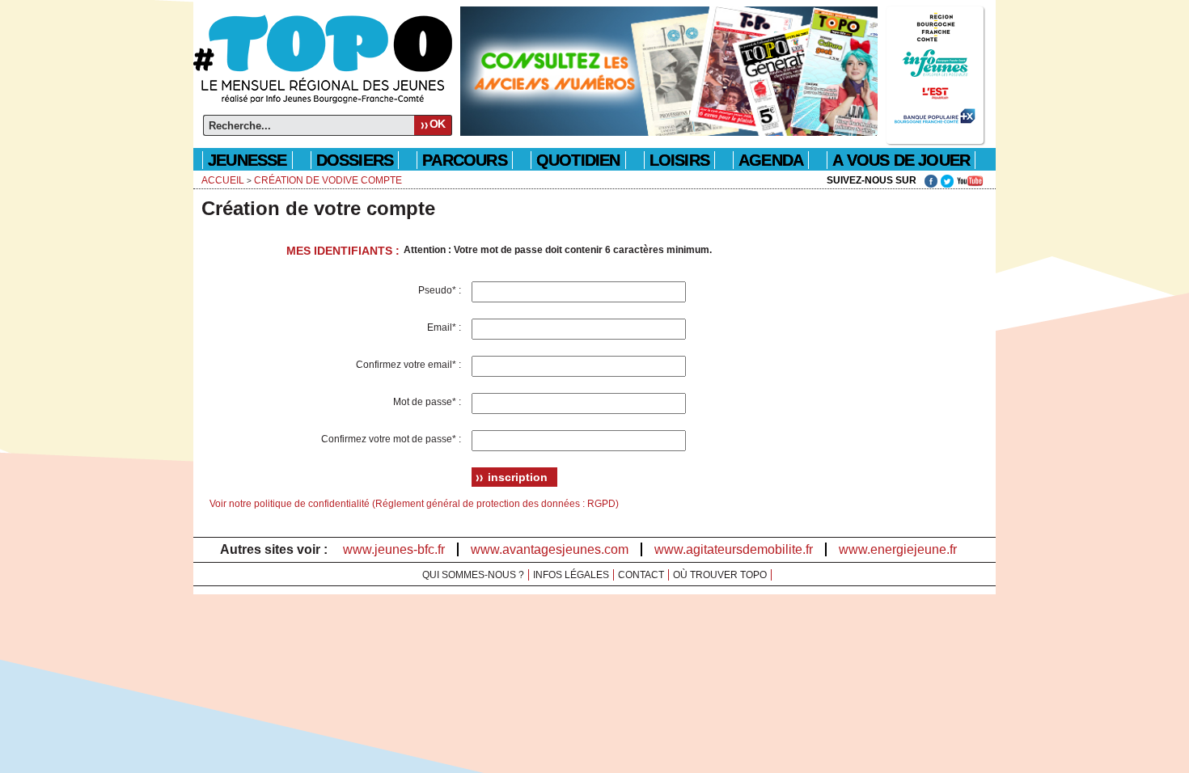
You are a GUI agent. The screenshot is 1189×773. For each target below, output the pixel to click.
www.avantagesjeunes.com (549, 549)
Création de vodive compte (328, 180)
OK (437, 123)
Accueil (222, 180)
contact (641, 575)
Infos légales (571, 575)
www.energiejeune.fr (898, 549)
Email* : (445, 327)
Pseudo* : (440, 290)
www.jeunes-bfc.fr (394, 549)
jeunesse (247, 160)
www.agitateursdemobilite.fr (733, 549)
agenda (770, 160)
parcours (464, 160)
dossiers (355, 160)
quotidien (578, 160)
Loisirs (679, 160)
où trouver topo (720, 575)
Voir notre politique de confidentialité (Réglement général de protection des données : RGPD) (414, 503)
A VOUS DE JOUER (901, 160)
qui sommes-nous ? (473, 575)
